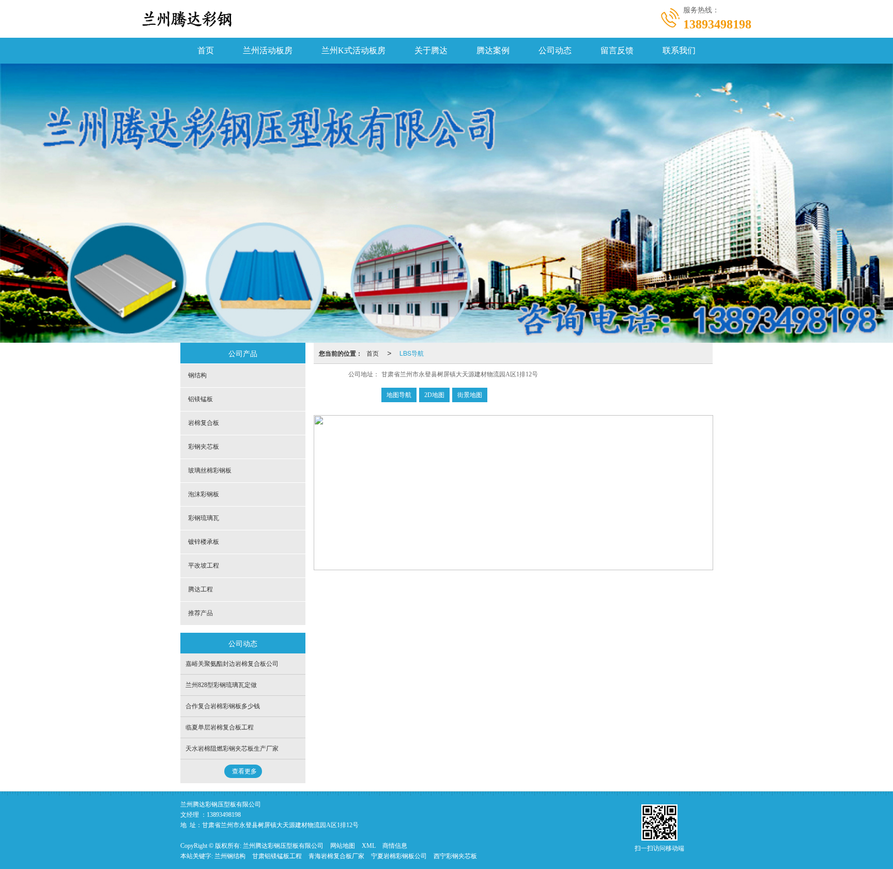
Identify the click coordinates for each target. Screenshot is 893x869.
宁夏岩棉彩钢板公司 (399, 856)
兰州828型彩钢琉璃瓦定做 (221, 685)
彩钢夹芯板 (203, 446)
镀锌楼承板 (203, 541)
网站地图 (342, 845)
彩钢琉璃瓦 (203, 518)
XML (369, 845)
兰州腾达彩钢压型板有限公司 (283, 845)
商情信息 (394, 845)
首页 (205, 50)
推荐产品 (200, 613)
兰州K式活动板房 (353, 50)
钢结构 (197, 375)
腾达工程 (200, 589)
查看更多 (244, 771)
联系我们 (679, 50)
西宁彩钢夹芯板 (455, 856)
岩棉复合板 (203, 422)
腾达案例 (493, 50)
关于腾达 (431, 50)
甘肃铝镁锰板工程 (277, 856)
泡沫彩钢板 (203, 494)
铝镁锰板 (200, 399)
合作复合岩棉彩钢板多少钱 (223, 706)
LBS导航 (411, 352)
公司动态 (555, 50)
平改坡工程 (203, 565)
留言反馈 (617, 50)
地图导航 (399, 395)
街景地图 (469, 395)
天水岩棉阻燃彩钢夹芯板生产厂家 (232, 748)
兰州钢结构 (229, 856)
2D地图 (434, 395)
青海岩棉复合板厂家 (336, 856)
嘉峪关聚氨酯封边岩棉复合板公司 (232, 663)
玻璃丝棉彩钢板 (210, 470)
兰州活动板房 (267, 50)
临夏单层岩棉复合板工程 (220, 727)
